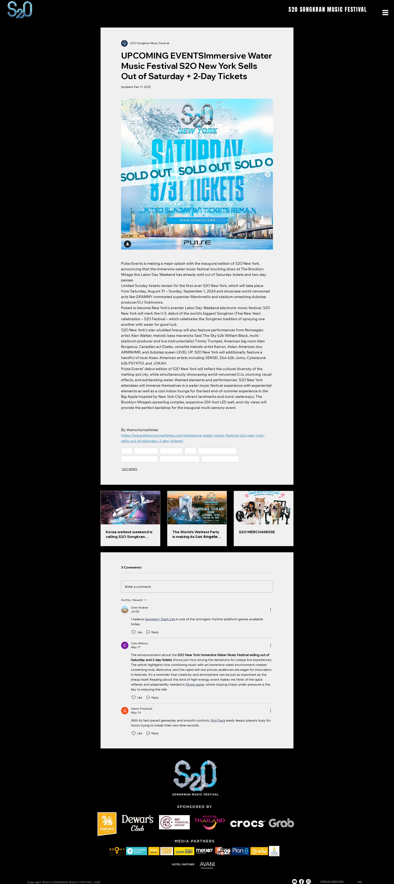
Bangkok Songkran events (179, 459)
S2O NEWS (129, 469)
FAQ (359, 881)
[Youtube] (294, 881)
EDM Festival (171, 451)
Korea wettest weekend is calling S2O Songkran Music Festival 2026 (129, 534)
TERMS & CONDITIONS (332, 881)
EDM (190, 451)
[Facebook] (301, 881)
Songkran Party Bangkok (217, 451)
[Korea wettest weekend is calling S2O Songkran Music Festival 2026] (130, 507)
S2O (127, 451)
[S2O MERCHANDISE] (263, 507)
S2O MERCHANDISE (257, 531)
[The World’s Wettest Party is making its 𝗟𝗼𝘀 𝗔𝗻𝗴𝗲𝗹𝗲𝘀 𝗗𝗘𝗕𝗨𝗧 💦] (197, 507)
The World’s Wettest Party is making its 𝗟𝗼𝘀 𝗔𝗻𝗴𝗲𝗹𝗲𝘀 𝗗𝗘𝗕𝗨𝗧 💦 (196, 534)
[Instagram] (308, 881)
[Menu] (385, 12)
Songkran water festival (139, 459)
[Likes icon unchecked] (133, 632)
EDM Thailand (146, 451)
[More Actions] (270, 609)
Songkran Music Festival (220, 459)
